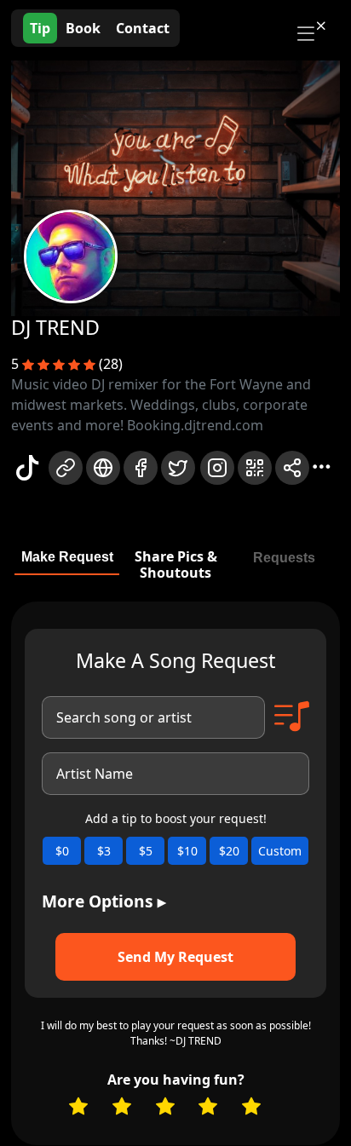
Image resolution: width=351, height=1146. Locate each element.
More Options (104, 901)
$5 (145, 851)
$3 (104, 851)
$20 (229, 851)
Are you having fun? (176, 1079)
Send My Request (175, 956)
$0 (62, 851)
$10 (187, 851)
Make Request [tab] (67, 557)
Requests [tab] (284, 557)
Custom (280, 851)
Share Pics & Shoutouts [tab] (176, 564)
